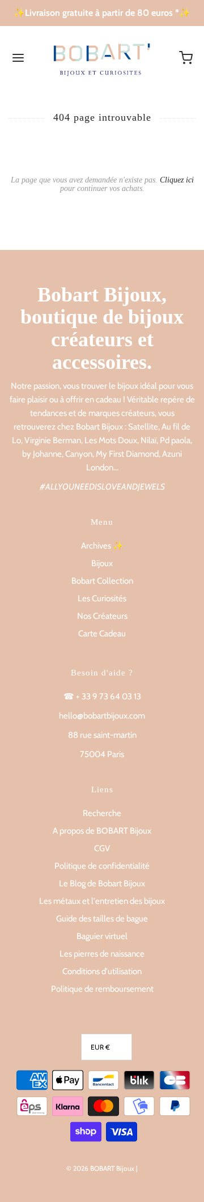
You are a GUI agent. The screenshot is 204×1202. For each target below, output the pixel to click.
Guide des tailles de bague (102, 919)
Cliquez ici (177, 180)
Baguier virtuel (102, 936)
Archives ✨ (102, 546)
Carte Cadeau (102, 633)
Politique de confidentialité (102, 866)
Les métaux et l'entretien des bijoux (102, 901)
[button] (106, 1047)
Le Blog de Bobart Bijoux (102, 883)
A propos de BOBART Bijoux (102, 831)
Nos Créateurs (102, 616)
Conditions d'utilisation (102, 971)
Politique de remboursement (102, 989)
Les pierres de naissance (102, 954)
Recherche (102, 813)
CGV (102, 848)
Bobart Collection (102, 581)
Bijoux (102, 563)
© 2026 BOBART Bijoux (100, 1168)
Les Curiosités (102, 598)
